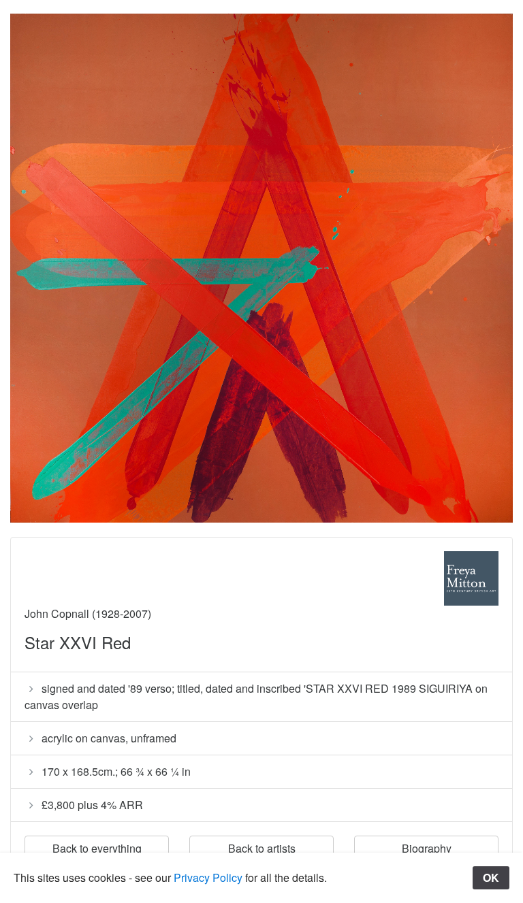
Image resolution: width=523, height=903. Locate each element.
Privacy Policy (208, 877)
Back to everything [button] (97, 848)
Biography (426, 848)
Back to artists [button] (262, 848)
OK (491, 877)
